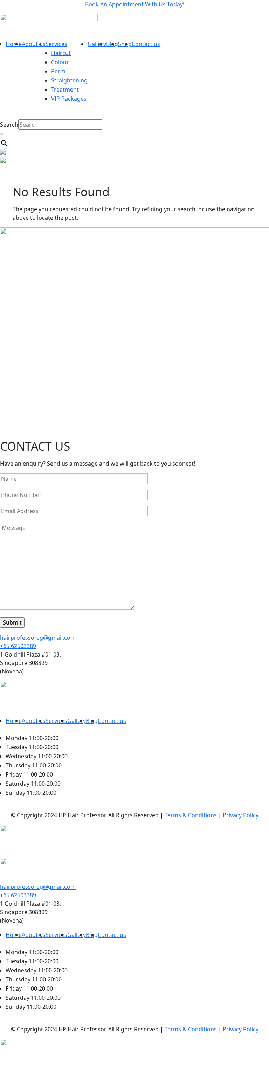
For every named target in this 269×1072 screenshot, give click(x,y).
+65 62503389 (18, 646)
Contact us (146, 44)
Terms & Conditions (191, 815)
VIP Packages (69, 98)
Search (9, 124)
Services (56, 44)
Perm (58, 71)
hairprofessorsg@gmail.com (38, 637)
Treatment (65, 89)
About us (34, 44)
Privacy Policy (240, 815)
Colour (60, 62)
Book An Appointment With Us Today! (134, 4)
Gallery (97, 44)
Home (14, 44)
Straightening (69, 80)
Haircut (61, 53)
